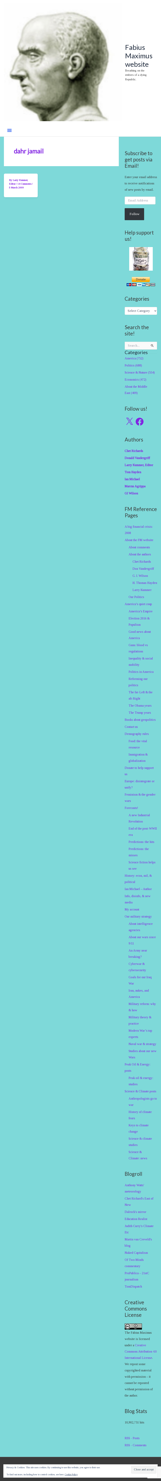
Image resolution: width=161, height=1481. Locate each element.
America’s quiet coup (138, 604)
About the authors (140, 554)
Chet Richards (142, 561)
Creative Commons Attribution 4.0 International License (141, 1351)
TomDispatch (133, 1286)
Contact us (131, 726)
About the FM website (139, 540)
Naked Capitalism (136, 1252)
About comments (139, 547)
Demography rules (137, 733)
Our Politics (136, 597)
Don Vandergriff (143, 568)
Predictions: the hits (141, 842)
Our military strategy (138, 916)
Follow (134, 214)
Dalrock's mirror (135, 1212)
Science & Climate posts (140, 1091)
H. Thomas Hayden (145, 582)
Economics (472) (135, 379)
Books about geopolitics (140, 719)
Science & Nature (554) (140, 372)
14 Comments (24, 183)
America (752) (134, 358)
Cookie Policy (71, 1474)
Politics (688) (133, 365)
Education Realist (136, 1219)
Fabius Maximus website (139, 55)
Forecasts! (131, 808)
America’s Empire (141, 611)
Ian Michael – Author (138, 889)
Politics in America (141, 671)
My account (132, 909)
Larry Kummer (142, 590)
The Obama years (140, 705)
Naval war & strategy (142, 1044)
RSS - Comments (135, 1445)
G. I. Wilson (140, 575)
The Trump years (140, 712)
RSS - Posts (132, 1438)
